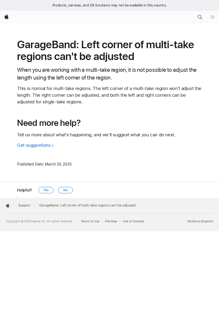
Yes (46, 190)
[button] (199, 17)
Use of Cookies (133, 221)
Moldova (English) (200, 221)
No (65, 190)
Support (24, 205)
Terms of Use (90, 221)
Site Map (111, 221)
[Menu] (212, 17)
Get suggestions (33, 145)
